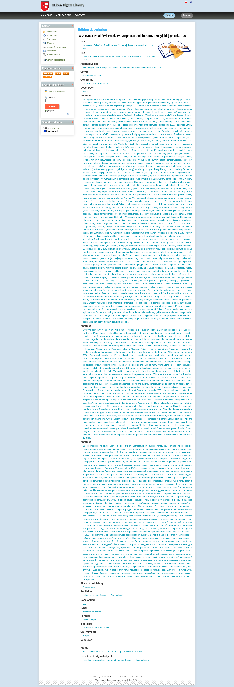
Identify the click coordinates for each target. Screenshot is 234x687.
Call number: (88, 631)
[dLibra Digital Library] (45, 6)
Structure (51, 39)
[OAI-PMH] (48, 74)
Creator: (85, 71)
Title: (83, 41)
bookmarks (55, 128)
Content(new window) (56, 47)
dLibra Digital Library (68, 5)
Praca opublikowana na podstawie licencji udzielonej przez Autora (113, 651)
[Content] (45, 43)
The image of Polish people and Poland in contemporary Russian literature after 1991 (122, 67)
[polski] (186, 1)
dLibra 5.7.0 (132, 680)
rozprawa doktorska (92, 612)
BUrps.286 (88, 635)
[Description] (45, 32)
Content (50, 43)
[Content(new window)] (45, 47)
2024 (85, 604)
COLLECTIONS (63, 15)
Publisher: (86, 591)
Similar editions (54, 54)
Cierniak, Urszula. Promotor (95, 83)
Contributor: (87, 79)
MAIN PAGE (46, 15)
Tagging (51, 97)
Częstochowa (89, 587)
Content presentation (55, 60)
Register (187, 15)
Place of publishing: (92, 583)
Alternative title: (89, 63)
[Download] (45, 51)
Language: (86, 639)
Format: (85, 616)
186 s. (86, 91)
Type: (83, 608)
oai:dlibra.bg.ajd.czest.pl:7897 (96, 627)
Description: (87, 87)
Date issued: (88, 600)
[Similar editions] (45, 54)
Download (51, 51)
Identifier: (86, 623)
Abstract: (86, 95)
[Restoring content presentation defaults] (44, 60)
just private (51, 111)
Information (52, 35)
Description (52, 32)
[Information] (45, 35)
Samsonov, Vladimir (92, 75)
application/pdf (89, 620)
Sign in (169, 15)
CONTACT (80, 15)
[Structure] (45, 39)
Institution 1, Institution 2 (130, 676)
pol (84, 643)
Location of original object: (96, 656)
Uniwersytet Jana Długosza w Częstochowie (103, 595)
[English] (191, 1)
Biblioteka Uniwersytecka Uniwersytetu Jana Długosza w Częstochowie (116, 660)
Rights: (84, 647)
